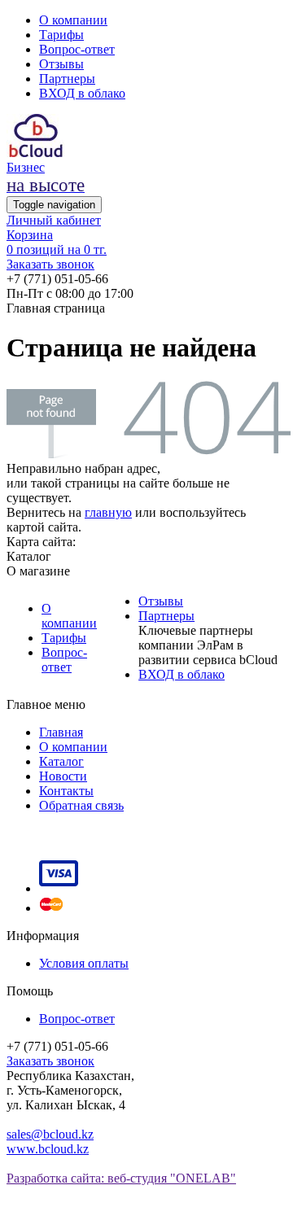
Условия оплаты (84, 963)
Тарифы (61, 35)
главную (108, 512)
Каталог (61, 761)
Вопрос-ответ (77, 49)
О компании (73, 20)
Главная (61, 732)
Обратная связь (81, 805)
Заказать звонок (50, 264)
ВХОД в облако (82, 93)
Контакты (66, 791)
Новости (63, 776)
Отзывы (61, 64)
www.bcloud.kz (48, 1149)
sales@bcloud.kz (50, 1134)
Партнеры (67, 78)
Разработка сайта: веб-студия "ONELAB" (121, 1178)
